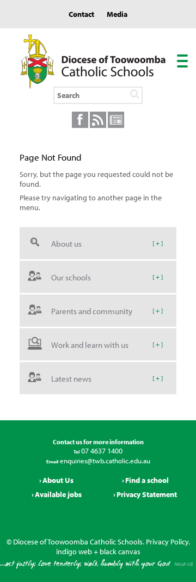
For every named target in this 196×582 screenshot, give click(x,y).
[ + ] (157, 243)
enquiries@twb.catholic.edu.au (104, 460)
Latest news (71, 378)
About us (66, 243)
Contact (81, 14)
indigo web (74, 551)
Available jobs (58, 494)
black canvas (120, 551)
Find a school (147, 480)
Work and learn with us (89, 344)
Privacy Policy (167, 542)
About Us (58, 480)
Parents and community (91, 310)
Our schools (71, 277)
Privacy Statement (147, 494)
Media (117, 14)
